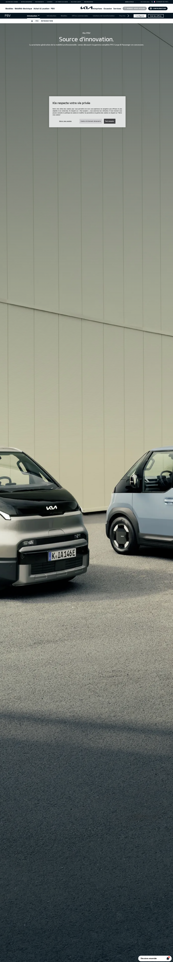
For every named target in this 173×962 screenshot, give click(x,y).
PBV (53, 9)
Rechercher (145, 2)
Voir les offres (156, 16)
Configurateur (159, 8)
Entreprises (96, 9)
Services (117, 9)
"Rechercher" (152, 2)
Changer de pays (162, 1)
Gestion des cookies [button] (12, 1)
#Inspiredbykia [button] (88, 1)
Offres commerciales (80, 16)
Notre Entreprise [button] (26, 1)
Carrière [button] (49, 1)
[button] (144, 2)
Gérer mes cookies (65, 121)
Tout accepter (109, 121)
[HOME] (32, 21)
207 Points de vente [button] (61, 1)
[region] (87, 111)
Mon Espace (129, 2)
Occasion (108, 9)
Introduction (32, 16)
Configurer (140, 16)
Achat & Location (41, 9)
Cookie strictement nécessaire (91, 121)
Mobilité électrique (23, 9)
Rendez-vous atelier (136, 8)
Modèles (9, 9)
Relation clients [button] (76, 1)
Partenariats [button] (39, 1)
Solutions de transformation (104, 16)
